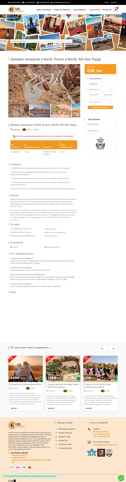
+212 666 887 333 (44, 2)
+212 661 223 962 (29, 2)
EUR (107, 2)
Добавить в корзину (100, 107)
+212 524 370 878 (15, 2)
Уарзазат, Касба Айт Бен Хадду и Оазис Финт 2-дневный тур (26, 385)
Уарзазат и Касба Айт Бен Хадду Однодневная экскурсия (60, 385)
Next (83, 84)
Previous (5, 84)
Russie (115, 2)
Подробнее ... (15, 220)
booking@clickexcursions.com (61, 2)
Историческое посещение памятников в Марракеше (101, 385)
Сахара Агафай (94, 10)
